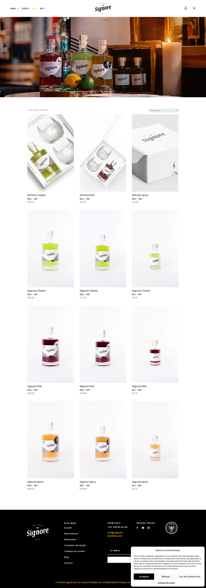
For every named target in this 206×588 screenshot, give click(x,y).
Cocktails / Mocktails (75, 545)
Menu (13, 9)
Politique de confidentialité (103, 582)
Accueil (67, 527)
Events (25, 9)
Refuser (166, 576)
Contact (68, 563)
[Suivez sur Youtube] (143, 528)
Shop (34, 9)
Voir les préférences (189, 576)
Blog (66, 557)
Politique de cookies (166, 583)
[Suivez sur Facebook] (137, 528)
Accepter (144, 576)
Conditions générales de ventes (71, 582)
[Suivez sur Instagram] (148, 528)
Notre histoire (71, 533)
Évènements (70, 539)
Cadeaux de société (74, 551)
